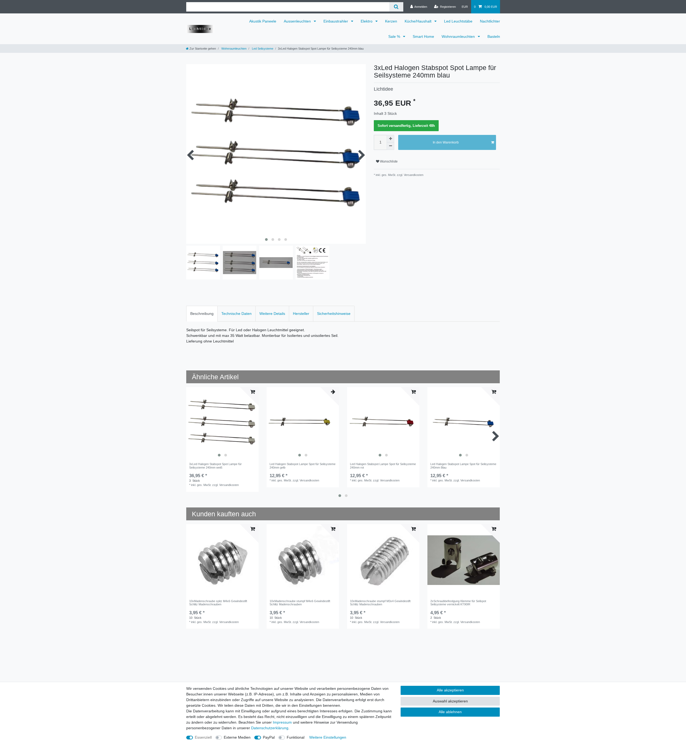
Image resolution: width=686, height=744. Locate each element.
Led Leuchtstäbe (458, 21)
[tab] (202, 314)
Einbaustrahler (336, 21)
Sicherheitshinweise (334, 313)
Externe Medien (237, 737)
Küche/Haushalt (419, 21)
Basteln (493, 36)
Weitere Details (272, 313)
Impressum (282, 722)
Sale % (394, 36)
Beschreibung (202, 313)
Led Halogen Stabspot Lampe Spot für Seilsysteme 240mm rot (383, 465)
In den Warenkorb (446, 142)
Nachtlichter (490, 21)
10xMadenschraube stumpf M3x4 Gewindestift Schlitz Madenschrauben (380, 602)
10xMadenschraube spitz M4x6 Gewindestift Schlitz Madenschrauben (218, 602)
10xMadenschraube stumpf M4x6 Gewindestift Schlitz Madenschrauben (300, 602)
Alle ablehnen (450, 712)
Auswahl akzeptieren (450, 701)
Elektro (367, 21)
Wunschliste (388, 161)
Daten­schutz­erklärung (269, 728)
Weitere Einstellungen (327, 737)
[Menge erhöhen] (390, 138)
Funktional (295, 737)
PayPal (269, 737)
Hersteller (301, 313)
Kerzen (391, 21)
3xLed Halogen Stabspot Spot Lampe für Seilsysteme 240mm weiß (215, 465)
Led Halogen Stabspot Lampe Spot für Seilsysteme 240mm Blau (463, 465)
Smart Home (423, 36)
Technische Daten (236, 313)
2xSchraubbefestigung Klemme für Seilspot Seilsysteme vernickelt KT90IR (458, 602)
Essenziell (203, 737)
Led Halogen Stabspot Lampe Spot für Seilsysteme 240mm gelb (302, 465)
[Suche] (396, 7)
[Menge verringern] (390, 146)
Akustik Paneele (262, 21)
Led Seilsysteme (262, 48)
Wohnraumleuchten (459, 36)
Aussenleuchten (298, 21)
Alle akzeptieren (450, 690)
